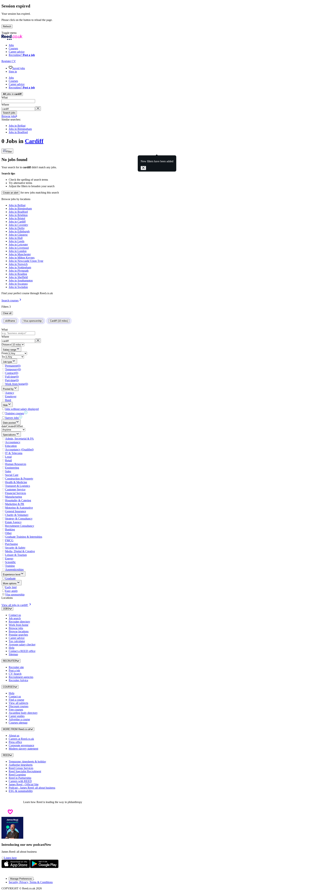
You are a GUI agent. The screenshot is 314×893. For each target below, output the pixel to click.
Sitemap (13, 654)
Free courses (16, 709)
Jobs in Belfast (17, 125)
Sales (8, 471)
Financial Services (15, 493)
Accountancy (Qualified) (19, 449)
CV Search (15, 673)
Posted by (8, 389)
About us (14, 735)
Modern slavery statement (23, 748)
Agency (9, 392)
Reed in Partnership (20, 777)
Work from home (16, 383)
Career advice (17, 637)
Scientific (10, 562)
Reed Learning (17, 774)
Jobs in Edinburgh (19, 231)
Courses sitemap (18, 722)
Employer (10, 396)
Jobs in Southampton (21, 280)
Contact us (15, 615)
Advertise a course (19, 719)
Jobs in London (18, 251)
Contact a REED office (22, 651)
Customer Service (15, 489)
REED (6, 755)
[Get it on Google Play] (44, 867)
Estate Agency (13, 522)
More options (10, 583)
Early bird (11, 587)
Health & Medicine (16, 482)
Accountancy (12, 442)
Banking (10, 529)
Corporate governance (21, 745)
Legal (8, 456)
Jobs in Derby (17, 228)
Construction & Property (19, 478)
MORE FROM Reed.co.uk (16, 729)
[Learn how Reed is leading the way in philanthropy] (12, 802)
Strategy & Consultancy (19, 518)
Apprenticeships (14, 569)
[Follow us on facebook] (3, 872)
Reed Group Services (21, 768)
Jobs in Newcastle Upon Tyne (26, 260)
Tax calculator (17, 641)
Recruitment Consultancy (19, 525)
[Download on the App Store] (15, 867)
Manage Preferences (21, 878)
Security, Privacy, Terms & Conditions (31, 882)
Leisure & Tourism (16, 554)
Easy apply (11, 590)
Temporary (13, 369)
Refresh (7, 26)
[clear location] (38, 108)
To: (3, 356)
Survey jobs (12, 417)
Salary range (9, 349)
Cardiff (34, 141)
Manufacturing (13, 496)
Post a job (14, 670)
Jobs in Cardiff (17, 221)
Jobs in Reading (18, 273)
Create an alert (10, 192)
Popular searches (18, 634)
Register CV (8, 61)
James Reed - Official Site (24, 784)
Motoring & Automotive (19, 507)
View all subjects (18, 703)
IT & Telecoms (13, 453)
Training (10, 565)
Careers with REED (20, 781)
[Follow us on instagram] (8, 872)
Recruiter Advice (18, 680)
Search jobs (9, 112)
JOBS (6, 608)
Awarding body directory (23, 712)
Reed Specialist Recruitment (25, 771)
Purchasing (11, 544)
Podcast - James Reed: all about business (32, 787)
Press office (15, 742)
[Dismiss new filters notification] (143, 168)
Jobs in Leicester (18, 244)
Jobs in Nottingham (20, 267)
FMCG (9, 540)
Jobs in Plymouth (19, 270)
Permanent (13, 365)
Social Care (11, 474)
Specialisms (9, 434)
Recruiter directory (19, 621)
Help (11, 647)
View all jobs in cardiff (14, 605)
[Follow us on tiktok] (12, 872)
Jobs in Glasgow (18, 234)
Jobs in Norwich (18, 264)
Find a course (16, 699)
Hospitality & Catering (18, 500)
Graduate (10, 578)
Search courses (10, 300)
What (4, 97)
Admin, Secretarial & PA (19, 438)
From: (4, 353)
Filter (9, 151)
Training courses (14, 413)
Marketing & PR (14, 504)
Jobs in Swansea (18, 283)
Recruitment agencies (21, 677)
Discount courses (18, 706)
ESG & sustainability (21, 791)
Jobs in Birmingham (20, 128)
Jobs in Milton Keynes (22, 257)
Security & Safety (15, 547)
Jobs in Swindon (18, 287)
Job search (15, 618)
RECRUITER (10, 660)
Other (8, 533)
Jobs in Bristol (17, 218)
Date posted (9, 422)
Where (5, 104)
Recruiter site (16, 667)
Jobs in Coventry (18, 224)
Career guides (17, 716)
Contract (11, 373)
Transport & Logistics (17, 485)
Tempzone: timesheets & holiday (27, 761)
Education (11, 445)
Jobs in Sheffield (18, 277)
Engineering (12, 467)
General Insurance (15, 511)
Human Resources (15, 464)
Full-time (12, 376)
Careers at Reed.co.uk (21, 738)
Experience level (11, 574)
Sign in (13, 71)
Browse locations (19, 631)
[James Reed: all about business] (12, 837)
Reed (8, 400)
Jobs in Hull (16, 238)
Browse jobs (8, 116)
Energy (9, 558)
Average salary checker (22, 644)
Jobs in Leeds (16, 241)
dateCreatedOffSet (12, 426)
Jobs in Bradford (18, 132)
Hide (5, 405)
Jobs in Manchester (20, 254)
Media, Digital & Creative (20, 551)
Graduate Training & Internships (23, 536)
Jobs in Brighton (18, 215)
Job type (7, 362)
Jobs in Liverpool (19, 247)
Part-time (12, 380)
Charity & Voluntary (17, 514)
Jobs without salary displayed (22, 409)
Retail (8, 460)
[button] (157, 33)
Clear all (7, 313)
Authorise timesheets (21, 764)
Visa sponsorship (15, 594)
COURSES (9, 686)
